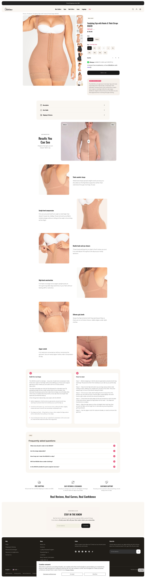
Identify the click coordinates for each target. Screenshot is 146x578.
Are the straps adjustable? (38, 451)
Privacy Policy (69, 570)
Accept (72, 574)
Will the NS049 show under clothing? (41, 461)
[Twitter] (82, 551)
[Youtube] (85, 551)
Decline (95, 574)
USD (16, 569)
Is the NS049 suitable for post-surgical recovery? (44, 466)
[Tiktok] (92, 551)
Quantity (89, 58)
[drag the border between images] (88, 141)
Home (25, 13)
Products (29, 13)
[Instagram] (75, 551)
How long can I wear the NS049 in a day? (42, 456)
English (7, 569)
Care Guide (45, 110)
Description (46, 105)
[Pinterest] (89, 551)
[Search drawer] (133, 9)
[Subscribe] (138, 551)
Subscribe (85, 525)
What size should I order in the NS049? (41, 446)
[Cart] (140, 9)
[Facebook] (79, 551)
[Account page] (136, 9)
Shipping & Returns (47, 115)
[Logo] (8, 9)
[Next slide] (80, 82)
